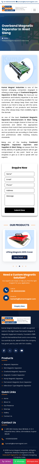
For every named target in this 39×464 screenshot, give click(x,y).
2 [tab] (16, 266)
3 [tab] (20, 266)
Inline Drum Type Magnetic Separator (17, 386)
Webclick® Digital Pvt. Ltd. (12, 455)
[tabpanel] (19, 245)
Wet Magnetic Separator (13, 368)
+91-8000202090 (9, 2)
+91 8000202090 (11, 439)
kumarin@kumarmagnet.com (27, 2)
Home (6, 38)
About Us (7, 402)
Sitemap (7, 409)
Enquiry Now (19, 306)
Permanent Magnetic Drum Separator (17, 382)
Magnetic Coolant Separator (14, 375)
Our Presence (9, 406)
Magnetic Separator (11, 364)
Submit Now (19, 210)
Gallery (6, 413)
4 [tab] (23, 266)
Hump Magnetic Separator (13, 379)
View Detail (18, 257)
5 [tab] (26, 266)
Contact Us (8, 416)
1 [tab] (13, 266)
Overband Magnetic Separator (15, 371)
